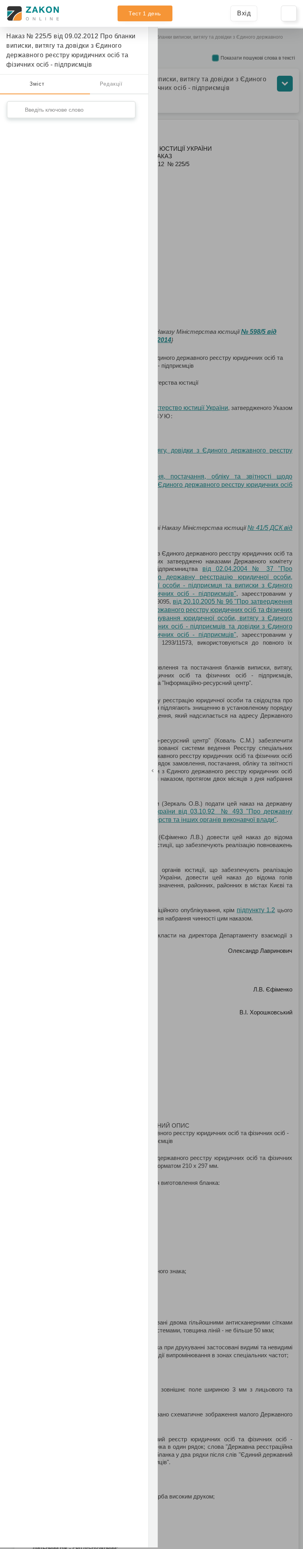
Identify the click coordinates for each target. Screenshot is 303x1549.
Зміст (37, 84)
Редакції (111, 84)
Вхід (244, 13)
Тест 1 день (145, 13)
